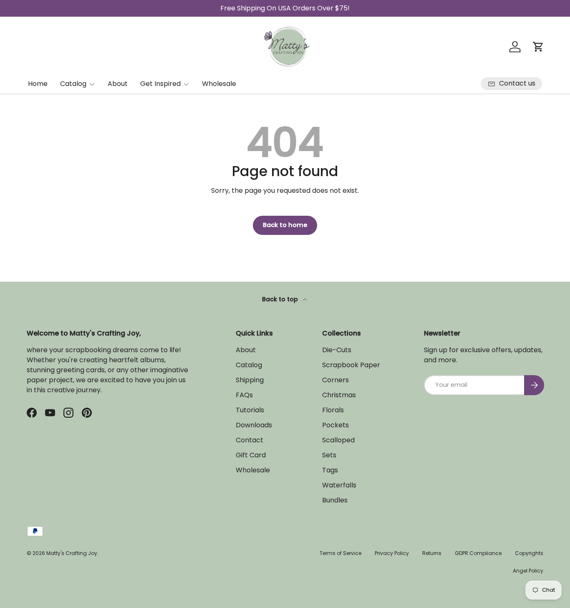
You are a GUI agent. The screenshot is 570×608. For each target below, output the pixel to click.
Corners (335, 380)
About (118, 83)
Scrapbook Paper (351, 365)
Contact (249, 440)
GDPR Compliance (478, 553)
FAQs (244, 395)
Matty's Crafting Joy (71, 553)
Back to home (285, 225)
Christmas (339, 395)
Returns (431, 553)
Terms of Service (340, 553)
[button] (538, 47)
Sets (329, 455)
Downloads (254, 425)
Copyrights (529, 553)
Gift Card (251, 455)
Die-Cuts (336, 350)
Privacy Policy (392, 553)
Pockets (335, 425)
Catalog (73, 83)
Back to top (281, 299)
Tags (330, 470)
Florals (333, 410)
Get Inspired (160, 83)
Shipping (250, 380)
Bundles (335, 500)
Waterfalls (339, 485)
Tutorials (250, 410)
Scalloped (338, 440)
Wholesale (219, 83)
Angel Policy (528, 570)
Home (38, 83)
